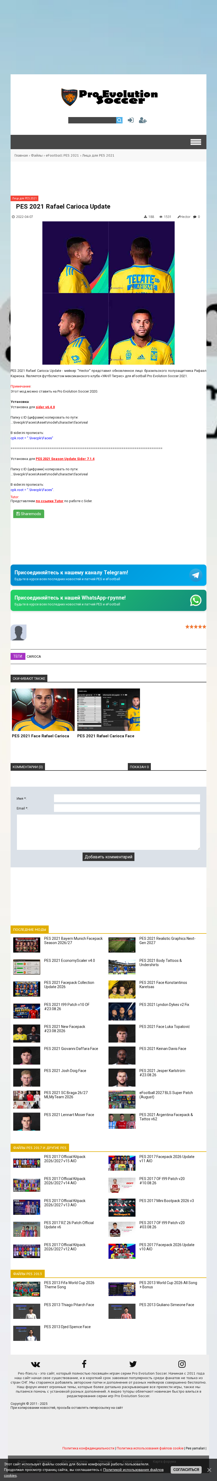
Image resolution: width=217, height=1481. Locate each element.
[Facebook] (84, 1366)
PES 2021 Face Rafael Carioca (40, 736)
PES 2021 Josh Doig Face (65, 1071)
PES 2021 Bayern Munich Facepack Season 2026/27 (73, 940)
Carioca (34, 656)
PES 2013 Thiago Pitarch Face (69, 1305)
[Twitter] (133, 1366)
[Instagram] (182, 1366)
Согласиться (186, 1470)
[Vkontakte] (35, 1366)
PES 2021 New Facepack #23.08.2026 (64, 1028)
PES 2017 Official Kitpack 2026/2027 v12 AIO (64, 1247)
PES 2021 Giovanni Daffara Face (71, 1049)
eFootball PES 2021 (62, 155)
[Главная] (108, 103)
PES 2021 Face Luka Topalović (164, 1026)
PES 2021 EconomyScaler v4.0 (69, 960)
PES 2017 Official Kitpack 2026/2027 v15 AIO (64, 1159)
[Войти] (130, 121)
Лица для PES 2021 (98, 155)
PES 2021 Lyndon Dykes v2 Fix (164, 1004)
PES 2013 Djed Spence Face (67, 1327)
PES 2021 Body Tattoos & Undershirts (160, 962)
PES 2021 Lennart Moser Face (69, 1115)
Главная (21, 155)
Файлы (37, 155)
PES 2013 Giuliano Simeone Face (166, 1305)
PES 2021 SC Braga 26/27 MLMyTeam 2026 (66, 1095)
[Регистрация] (143, 121)
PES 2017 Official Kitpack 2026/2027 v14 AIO (64, 1181)
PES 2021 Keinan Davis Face (162, 1049)
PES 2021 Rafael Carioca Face (105, 736)
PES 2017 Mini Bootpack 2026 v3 (166, 1201)
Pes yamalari (195, 1448)
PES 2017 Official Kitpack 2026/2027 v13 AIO (64, 1203)
